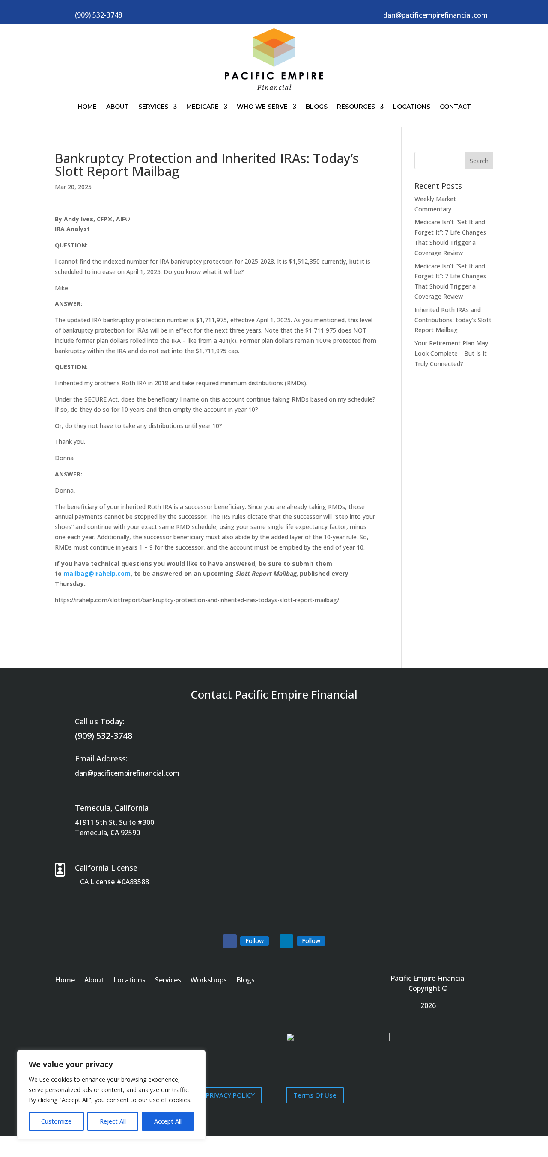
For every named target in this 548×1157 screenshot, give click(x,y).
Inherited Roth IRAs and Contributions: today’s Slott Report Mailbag (452, 320)
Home (87, 106)
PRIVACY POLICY (230, 1095)
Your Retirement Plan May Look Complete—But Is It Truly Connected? (451, 353)
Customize (56, 1121)
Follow (254, 941)
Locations (411, 106)
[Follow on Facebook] (230, 941)
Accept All (168, 1121)
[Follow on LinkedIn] (286, 941)
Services (153, 106)
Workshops (209, 980)
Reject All (113, 1121)
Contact (455, 106)
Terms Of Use (315, 1095)
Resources (356, 106)
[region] (111, 1095)
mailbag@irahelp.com (97, 573)
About (117, 106)
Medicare (202, 106)
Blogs (317, 106)
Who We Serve (262, 106)
